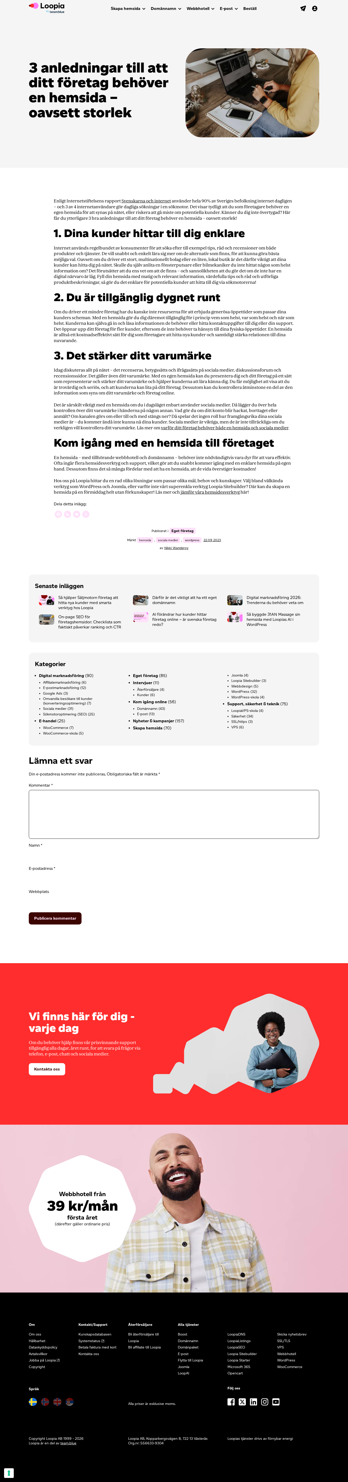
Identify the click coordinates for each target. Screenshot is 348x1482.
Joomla (237, 675)
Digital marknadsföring (61, 675)
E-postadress (42, 868)
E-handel (47, 720)
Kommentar (41, 785)
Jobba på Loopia (42, 1360)
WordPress (240, 691)
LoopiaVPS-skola (244, 711)
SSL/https (239, 722)
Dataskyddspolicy (43, 1347)
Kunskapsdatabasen (94, 1334)
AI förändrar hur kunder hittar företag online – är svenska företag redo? (184, 619)
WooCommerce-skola (60, 733)
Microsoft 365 (238, 1367)
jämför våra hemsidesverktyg (210, 492)
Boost (182, 1334)
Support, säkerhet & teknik (253, 703)
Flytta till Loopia (190, 1360)
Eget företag (182, 531)
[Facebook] (58, 515)
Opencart (235, 1373)
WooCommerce (55, 728)
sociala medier (168, 540)
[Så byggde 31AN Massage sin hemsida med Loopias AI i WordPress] (237, 618)
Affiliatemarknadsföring (62, 682)
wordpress (192, 540)
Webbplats (39, 891)
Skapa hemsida (125, 8)
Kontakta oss (47, 1069)
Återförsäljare (148, 689)
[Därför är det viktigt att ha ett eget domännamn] (142, 601)
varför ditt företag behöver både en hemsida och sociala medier (224, 428)
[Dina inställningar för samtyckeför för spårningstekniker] (9, 1473)
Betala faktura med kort (97, 1347)
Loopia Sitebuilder (246, 681)
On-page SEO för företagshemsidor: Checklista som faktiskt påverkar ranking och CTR (89, 621)
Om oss (35, 1334)
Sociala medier (54, 709)
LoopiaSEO (236, 1347)
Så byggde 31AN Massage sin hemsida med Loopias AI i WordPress (273, 619)
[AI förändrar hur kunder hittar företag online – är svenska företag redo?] (142, 618)
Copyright (37, 1367)
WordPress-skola (245, 697)
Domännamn (163, 8)
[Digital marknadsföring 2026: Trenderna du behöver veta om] (237, 601)
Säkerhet (238, 716)
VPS (234, 727)
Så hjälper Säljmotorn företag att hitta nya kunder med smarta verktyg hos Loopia (88, 602)
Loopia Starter (238, 1360)
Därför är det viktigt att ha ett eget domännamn (184, 600)
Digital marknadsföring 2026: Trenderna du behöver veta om (275, 600)
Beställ (250, 8)
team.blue (68, 1443)
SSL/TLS (283, 1341)
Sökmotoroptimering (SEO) (65, 714)
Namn (35, 845)
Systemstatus (89, 1341)
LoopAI (183, 1373)
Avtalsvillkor (38, 1354)
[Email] (76, 515)
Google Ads (52, 693)
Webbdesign (241, 686)
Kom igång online (150, 701)
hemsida (145, 540)
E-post (226, 8)
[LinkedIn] (67, 515)
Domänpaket (188, 1347)
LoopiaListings (239, 1341)
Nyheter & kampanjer (153, 720)
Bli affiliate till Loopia (144, 1347)
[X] (85, 515)
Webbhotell (198, 8)
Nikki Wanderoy (176, 548)
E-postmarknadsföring (61, 688)
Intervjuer (142, 682)
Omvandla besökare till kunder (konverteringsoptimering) (67, 701)
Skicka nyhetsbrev (291, 1334)
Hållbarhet (37, 1341)
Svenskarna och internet (146, 201)
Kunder (143, 695)
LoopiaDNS (236, 1334)
